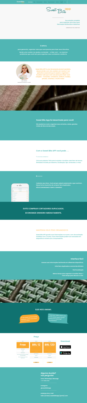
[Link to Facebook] (70, 2)
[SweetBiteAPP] (20, 2)
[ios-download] (65, 347)
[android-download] (65, 353)
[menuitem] (30, 2)
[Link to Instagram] (69, 2)
